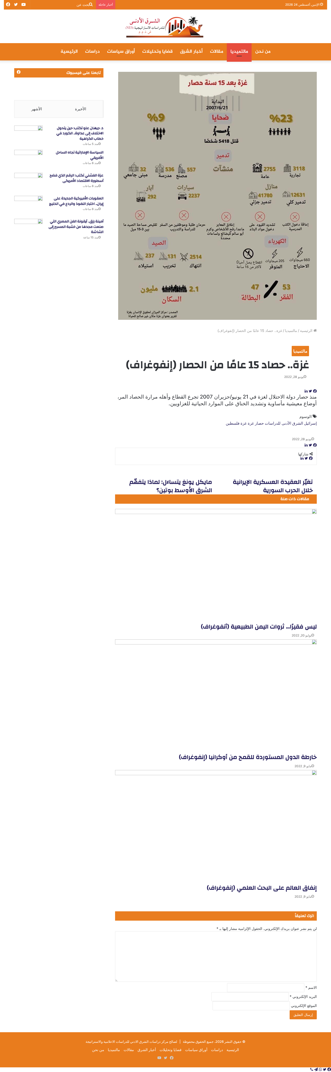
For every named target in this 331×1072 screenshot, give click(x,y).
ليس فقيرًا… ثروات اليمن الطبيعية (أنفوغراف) (259, 626)
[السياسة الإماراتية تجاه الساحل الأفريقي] (28, 159)
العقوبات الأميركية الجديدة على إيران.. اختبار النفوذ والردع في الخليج (76, 201)
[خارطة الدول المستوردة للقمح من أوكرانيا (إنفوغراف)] (216, 696)
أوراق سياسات (121, 52)
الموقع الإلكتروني (304, 1005)
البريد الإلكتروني (303, 996)
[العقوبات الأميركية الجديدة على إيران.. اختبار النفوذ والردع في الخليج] (28, 205)
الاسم (311, 987)
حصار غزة (256, 423)
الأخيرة (80, 108)
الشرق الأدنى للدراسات (284, 423)
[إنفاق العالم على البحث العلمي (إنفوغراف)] (216, 827)
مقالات (216, 52)
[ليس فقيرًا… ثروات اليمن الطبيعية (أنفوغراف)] (216, 566)
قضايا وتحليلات (157, 52)
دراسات (92, 52)
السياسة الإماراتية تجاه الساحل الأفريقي (79, 155)
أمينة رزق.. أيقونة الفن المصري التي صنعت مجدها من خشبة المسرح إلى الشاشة (76, 226)
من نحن (262, 52)
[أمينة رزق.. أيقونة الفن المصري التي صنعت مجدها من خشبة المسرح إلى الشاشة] (28, 228)
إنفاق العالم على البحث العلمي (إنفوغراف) (262, 887)
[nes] (165, 26)
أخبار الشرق (191, 52)
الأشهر (36, 108)
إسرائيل (310, 423)
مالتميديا (239, 52)
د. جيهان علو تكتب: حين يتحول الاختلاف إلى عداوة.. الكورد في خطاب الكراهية (79, 133)
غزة (243, 423)
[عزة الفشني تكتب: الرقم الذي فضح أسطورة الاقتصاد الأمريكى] (28, 182)
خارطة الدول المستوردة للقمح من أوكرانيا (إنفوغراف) (248, 757)
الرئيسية (69, 52)
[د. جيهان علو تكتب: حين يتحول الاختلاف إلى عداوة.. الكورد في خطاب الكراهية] (28, 135)
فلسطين (232, 423)
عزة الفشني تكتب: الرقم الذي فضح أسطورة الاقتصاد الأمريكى (76, 178)
